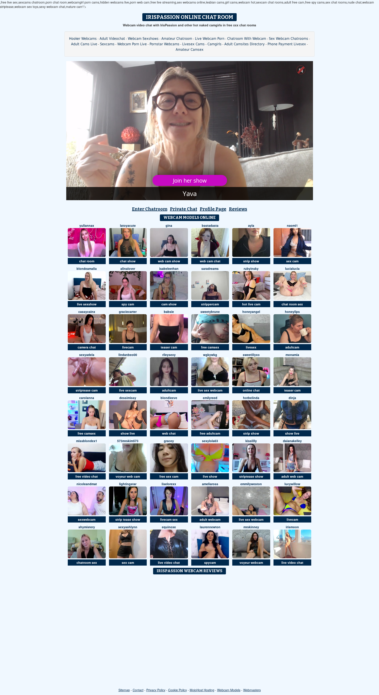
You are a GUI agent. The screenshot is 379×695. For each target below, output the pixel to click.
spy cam (128, 304)
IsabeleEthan (169, 268)
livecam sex (169, 519)
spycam (210, 562)
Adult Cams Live (84, 44)
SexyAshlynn (127, 527)
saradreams (210, 268)
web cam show (169, 261)
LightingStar (127, 484)
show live (128, 433)
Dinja (292, 398)
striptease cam (87, 390)
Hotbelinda (251, 398)
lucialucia (292, 268)
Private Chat (183, 209)
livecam (128, 347)
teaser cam (169, 347)
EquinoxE (169, 527)
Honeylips (292, 311)
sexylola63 (210, 441)
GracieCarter (128, 311)
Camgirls (214, 44)
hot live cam (251, 304)
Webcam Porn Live (132, 44)
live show (210, 476)
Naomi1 (292, 225)
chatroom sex (87, 562)
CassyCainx (86, 311)
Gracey (169, 441)
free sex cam (168, 476)
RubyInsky (251, 268)
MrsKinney (251, 527)
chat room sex (292, 304)
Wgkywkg (210, 354)
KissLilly (251, 441)
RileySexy (169, 354)
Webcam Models (228, 690)
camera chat (87, 347)
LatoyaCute (128, 225)
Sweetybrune (210, 311)
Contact (138, 690)
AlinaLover (127, 268)
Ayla (251, 225)
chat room (86, 261)
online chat (251, 390)
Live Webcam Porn (209, 38)
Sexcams (107, 44)
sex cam (292, 261)
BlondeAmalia (87, 268)
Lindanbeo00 (127, 354)
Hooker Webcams (83, 38)
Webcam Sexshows (143, 38)
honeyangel (251, 311)
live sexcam (128, 390)
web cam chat (210, 261)
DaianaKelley (292, 441)
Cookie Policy (177, 690)
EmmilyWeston (251, 484)
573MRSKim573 (127, 441)
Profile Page (213, 209)
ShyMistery (87, 527)
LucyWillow (292, 484)
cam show (169, 304)
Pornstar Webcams (164, 44)
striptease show (251, 476)
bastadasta (210, 225)
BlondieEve (169, 398)
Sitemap (124, 690)
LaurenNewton (210, 527)
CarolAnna (86, 398)
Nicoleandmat (87, 484)
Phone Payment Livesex (287, 44)
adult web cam (292, 476)
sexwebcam (86, 519)
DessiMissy (127, 398)
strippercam (210, 304)
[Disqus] (189, 631)
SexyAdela (86, 354)
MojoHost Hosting (202, 690)
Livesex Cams (193, 44)
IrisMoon (292, 527)
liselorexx (169, 484)
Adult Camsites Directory (244, 44)
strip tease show (127, 519)
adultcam (292, 347)
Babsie (169, 311)
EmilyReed (210, 398)
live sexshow (87, 304)
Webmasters (252, 690)
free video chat (86, 476)
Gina (169, 225)
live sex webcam (210, 390)
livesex (251, 347)
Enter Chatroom (149, 209)
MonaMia (292, 354)
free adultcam (210, 433)
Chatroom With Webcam (246, 38)
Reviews (238, 209)
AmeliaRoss (210, 484)
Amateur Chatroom (176, 38)
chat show (128, 261)
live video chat (169, 562)
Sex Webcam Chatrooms (288, 38)
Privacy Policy (155, 690)
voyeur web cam (128, 476)
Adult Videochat (112, 38)
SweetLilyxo (251, 354)
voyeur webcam (251, 562)
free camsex (210, 347)
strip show (251, 261)
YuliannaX (86, 225)
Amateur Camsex (190, 49)
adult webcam (210, 519)
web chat (169, 433)
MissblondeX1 (86, 441)
